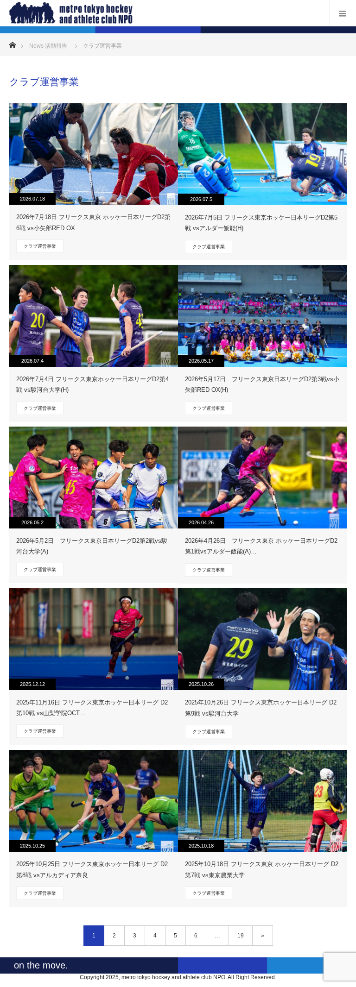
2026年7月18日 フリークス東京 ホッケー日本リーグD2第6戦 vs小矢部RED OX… (93, 222)
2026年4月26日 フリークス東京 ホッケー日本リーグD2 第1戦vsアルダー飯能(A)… (261, 546)
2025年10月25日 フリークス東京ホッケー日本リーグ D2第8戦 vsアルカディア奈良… (92, 869)
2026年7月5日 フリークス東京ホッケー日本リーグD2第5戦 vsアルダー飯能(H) (261, 223)
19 (240, 935)
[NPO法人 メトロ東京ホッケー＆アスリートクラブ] (164, 12)
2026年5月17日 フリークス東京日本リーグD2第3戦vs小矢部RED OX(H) (262, 384)
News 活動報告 (48, 46)
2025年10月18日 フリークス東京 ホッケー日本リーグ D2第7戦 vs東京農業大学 (261, 869)
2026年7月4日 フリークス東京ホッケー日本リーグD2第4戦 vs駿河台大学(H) (92, 384)
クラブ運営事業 (40, 246)
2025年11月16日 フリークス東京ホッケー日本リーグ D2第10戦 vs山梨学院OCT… (92, 708)
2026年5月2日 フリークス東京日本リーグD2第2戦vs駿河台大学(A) (91, 546)
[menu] (343, 13)
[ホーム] (12, 42)
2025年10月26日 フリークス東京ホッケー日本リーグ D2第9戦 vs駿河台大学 (261, 708)
